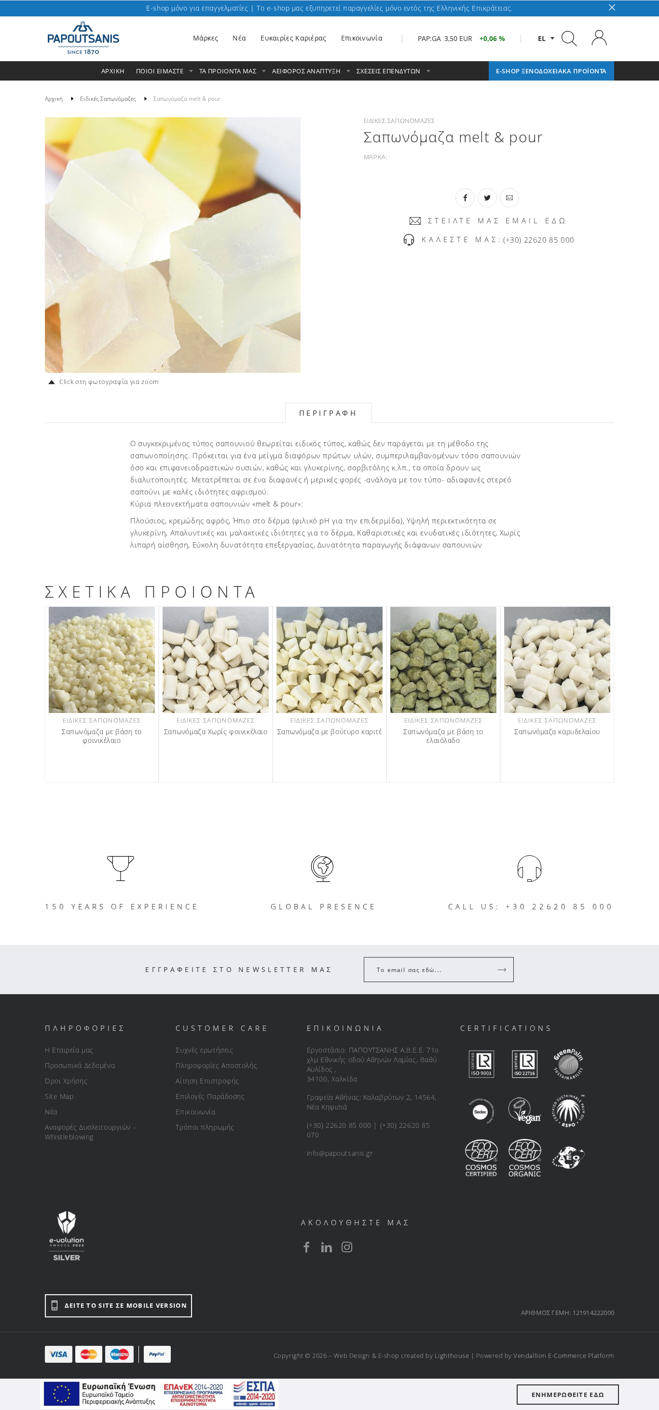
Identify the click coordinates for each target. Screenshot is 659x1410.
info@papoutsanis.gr (340, 1153)
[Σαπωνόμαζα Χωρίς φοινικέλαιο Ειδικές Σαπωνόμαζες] (215, 660)
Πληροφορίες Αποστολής (216, 1065)
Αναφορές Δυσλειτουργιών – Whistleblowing (91, 1132)
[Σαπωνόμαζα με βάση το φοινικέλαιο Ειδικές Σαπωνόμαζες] (101, 660)
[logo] (83, 38)
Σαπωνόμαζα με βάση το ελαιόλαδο (443, 736)
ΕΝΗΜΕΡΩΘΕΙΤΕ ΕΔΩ (568, 1394)
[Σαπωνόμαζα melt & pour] (173, 245)
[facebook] (306, 1247)
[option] (173, 245)
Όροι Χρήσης (66, 1080)
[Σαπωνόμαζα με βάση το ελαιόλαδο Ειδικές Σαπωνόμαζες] (443, 660)
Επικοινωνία (195, 1111)
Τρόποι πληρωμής (205, 1127)
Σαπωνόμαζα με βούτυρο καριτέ (329, 731)
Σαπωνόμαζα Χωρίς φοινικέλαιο (216, 731)
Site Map (59, 1096)
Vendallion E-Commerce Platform (563, 1355)
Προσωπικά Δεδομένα (80, 1065)
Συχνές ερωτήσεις (204, 1049)
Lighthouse (452, 1355)
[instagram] (347, 1247)
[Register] (502, 970)
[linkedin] (326, 1247)
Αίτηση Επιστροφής (207, 1080)
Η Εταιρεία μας (69, 1049)
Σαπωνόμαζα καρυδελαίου (557, 731)
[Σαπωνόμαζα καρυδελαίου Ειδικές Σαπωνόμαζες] (557, 660)
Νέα (51, 1111)
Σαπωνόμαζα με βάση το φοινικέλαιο (102, 736)
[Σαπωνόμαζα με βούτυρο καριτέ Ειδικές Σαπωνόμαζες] (329, 660)
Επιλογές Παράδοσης (210, 1096)
